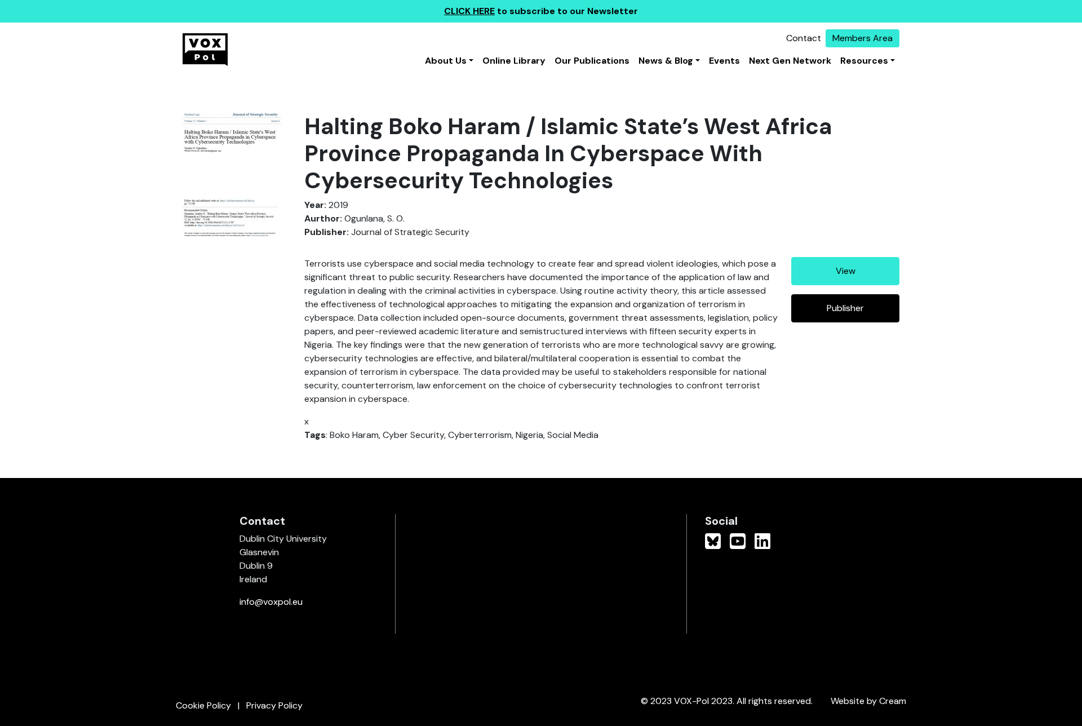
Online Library (514, 61)
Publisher (845, 308)
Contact (803, 38)
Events (724, 61)
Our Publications (592, 61)
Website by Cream (868, 701)
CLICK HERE (469, 11)
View (845, 271)
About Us (446, 61)
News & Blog (665, 61)
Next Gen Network (790, 61)
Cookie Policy (203, 705)
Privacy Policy (274, 705)
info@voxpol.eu (271, 602)
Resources (864, 61)
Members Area (862, 38)
